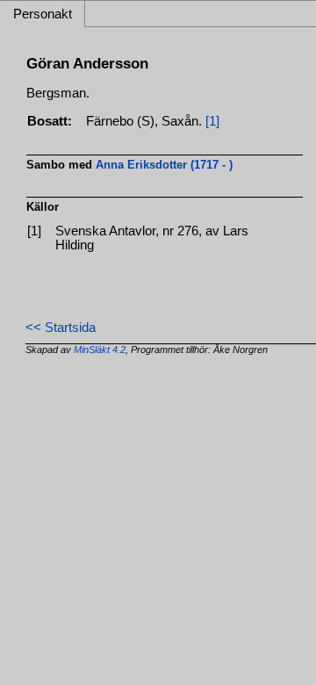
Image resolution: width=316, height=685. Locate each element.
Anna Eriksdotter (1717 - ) (164, 164)
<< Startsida (60, 328)
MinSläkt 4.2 (100, 349)
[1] (212, 121)
